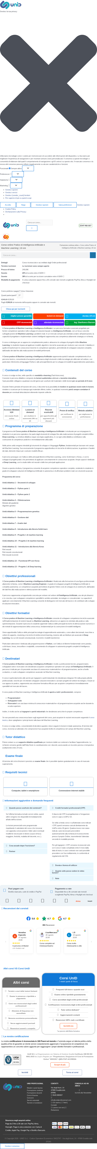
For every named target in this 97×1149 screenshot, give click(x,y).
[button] (48, 84)
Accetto (8, 205)
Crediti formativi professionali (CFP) (70, 808)
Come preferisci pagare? (10, 291)
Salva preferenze (65, 205)
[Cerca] (93, 255)
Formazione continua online (69, 245)
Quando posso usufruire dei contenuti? (25, 808)
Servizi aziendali (33, 1100)
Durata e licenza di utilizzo (66, 865)
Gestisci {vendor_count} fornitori (17, 195)
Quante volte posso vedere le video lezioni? (68, 872)
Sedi (65, 1102)
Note (57, 878)
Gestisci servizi (11, 192)
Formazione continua (35, 1090)
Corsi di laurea (32, 1095)
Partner (12, 851)
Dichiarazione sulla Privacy (15, 212)
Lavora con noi (58, 1107)
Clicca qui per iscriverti (15, 309)
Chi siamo (56, 1102)
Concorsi (30, 1098)
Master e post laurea (34, 1088)
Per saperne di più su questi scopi (18, 198)
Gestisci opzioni (11, 190)
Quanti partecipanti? (9, 295)
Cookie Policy (10, 209)
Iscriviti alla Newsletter (83, 1093)
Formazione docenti (34, 1093)
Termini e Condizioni (34, 1103)
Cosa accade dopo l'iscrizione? (22, 846)
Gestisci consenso (12, 1146)
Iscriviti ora (68, 1026)
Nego (23, 205)
